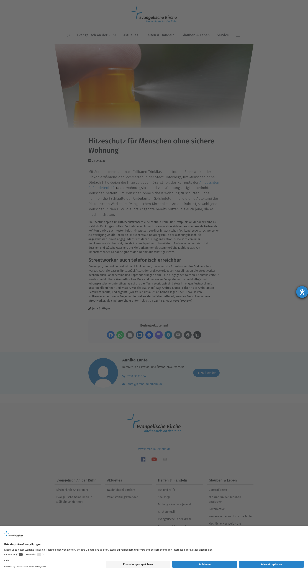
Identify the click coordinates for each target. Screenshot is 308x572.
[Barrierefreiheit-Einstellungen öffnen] (302, 292)
